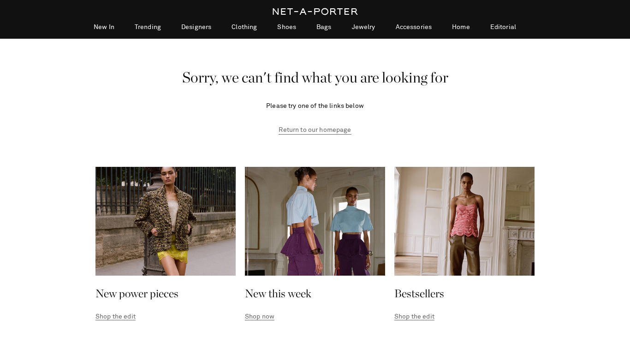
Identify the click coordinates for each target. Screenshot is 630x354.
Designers (196, 27)
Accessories (414, 27)
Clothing (244, 27)
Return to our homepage (315, 130)
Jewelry (363, 27)
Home (461, 27)
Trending (148, 27)
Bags (324, 27)
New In (104, 27)
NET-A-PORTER (315, 11)
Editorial (503, 27)
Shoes (286, 27)
